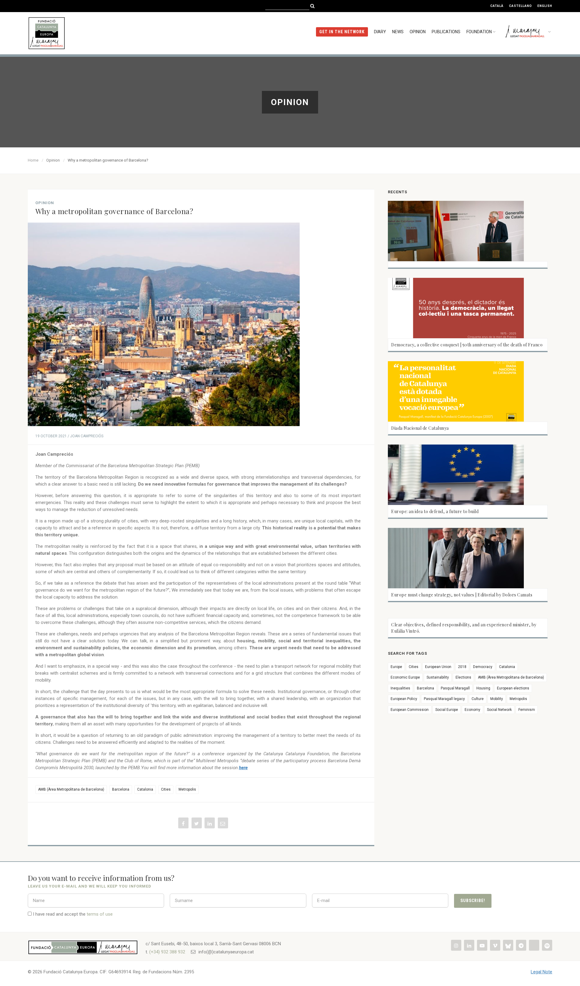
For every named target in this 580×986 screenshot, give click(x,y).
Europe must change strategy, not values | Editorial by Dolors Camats (461, 595)
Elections (463, 677)
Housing (483, 688)
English (544, 6)
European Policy (404, 699)
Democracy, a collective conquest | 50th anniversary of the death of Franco (467, 345)
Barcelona (120, 789)
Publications (446, 31)
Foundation (479, 31)
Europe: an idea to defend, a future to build (434, 511)
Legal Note (541, 972)
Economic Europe (405, 677)
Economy (472, 710)
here (243, 767)
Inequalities (400, 688)
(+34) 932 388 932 (167, 952)
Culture (478, 699)
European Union (438, 667)
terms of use (100, 914)
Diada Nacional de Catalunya (420, 428)
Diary (380, 31)
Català (497, 6)
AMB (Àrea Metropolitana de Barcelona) (71, 789)
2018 (462, 667)
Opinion (418, 31)
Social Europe (446, 710)
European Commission (410, 710)
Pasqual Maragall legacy (444, 699)
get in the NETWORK (342, 31)
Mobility (496, 699)
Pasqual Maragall (455, 688)
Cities (166, 789)
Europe (396, 667)
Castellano (520, 6)
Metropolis (187, 789)
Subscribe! (472, 900)
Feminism (526, 710)
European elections (513, 688)
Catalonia (145, 789)
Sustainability (438, 677)
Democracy (482, 667)
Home (33, 160)
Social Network (499, 710)
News (398, 31)
